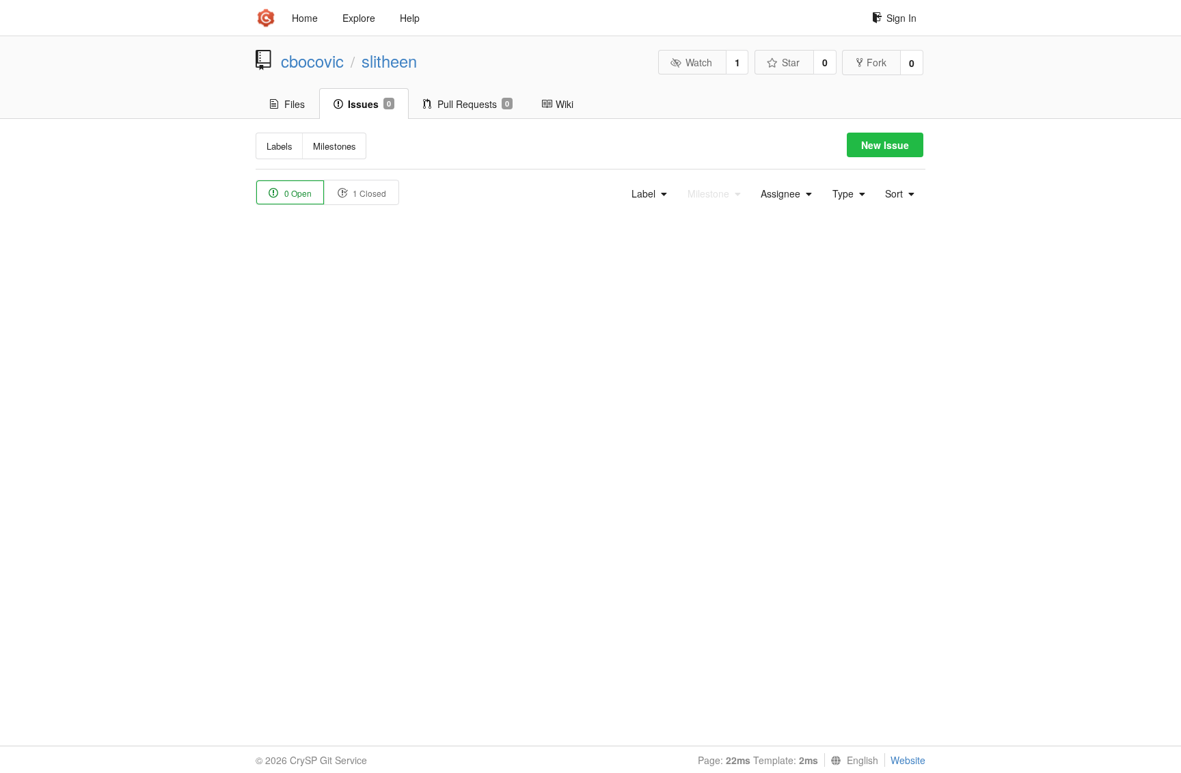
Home (305, 18)
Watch (698, 62)
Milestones (334, 145)
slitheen (389, 60)
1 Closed (368, 193)
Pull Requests (473, 104)
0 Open (297, 193)
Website (908, 760)
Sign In (901, 18)
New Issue (885, 145)
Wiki (564, 104)
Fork (876, 62)
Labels (280, 145)
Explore (358, 18)
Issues (369, 104)
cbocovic (312, 60)
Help (410, 18)
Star (791, 62)
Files (294, 104)
